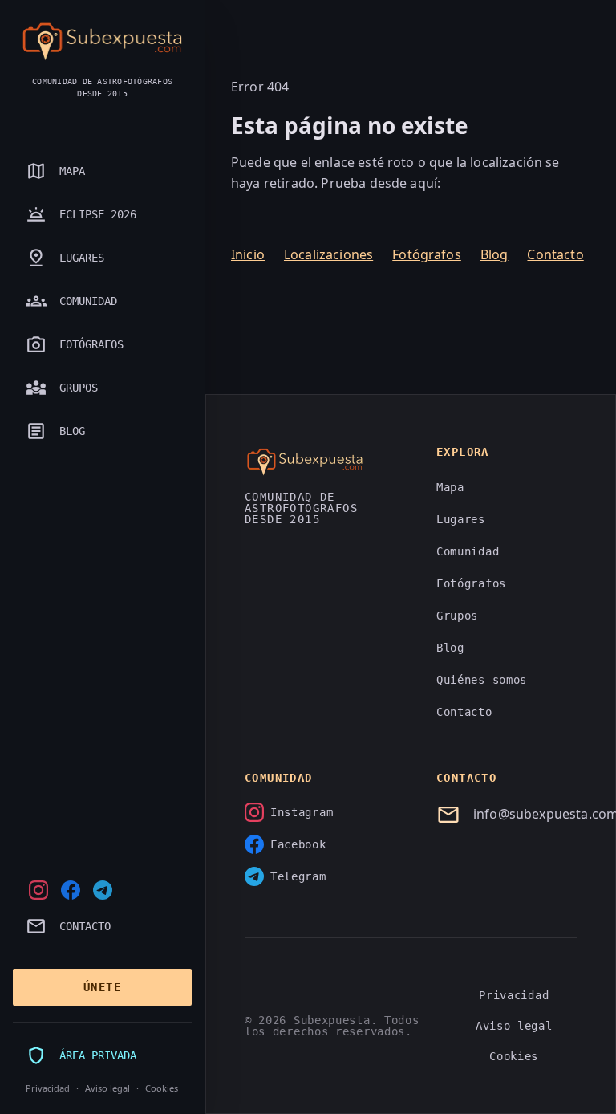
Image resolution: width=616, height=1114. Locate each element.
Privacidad (48, 1088)
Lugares (460, 519)
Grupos (457, 615)
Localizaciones (328, 254)
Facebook (298, 844)
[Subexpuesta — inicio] (102, 41)
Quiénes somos (481, 679)
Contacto (555, 254)
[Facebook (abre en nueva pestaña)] (70, 890)
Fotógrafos (426, 254)
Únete (102, 987)
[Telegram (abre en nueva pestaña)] (103, 890)
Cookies (161, 1088)
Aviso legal (107, 1088)
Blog (494, 254)
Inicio (248, 254)
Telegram (298, 876)
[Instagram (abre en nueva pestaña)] (38, 890)
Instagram (301, 812)
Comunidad (467, 551)
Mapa (450, 487)
